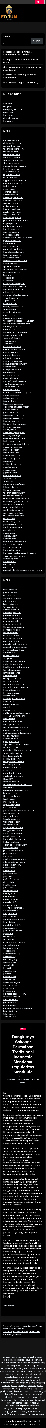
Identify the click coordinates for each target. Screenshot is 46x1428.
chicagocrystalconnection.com (17, 1008)
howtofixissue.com (11, 629)
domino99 (7, 103)
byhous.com (9, 991)
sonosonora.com (11, 257)
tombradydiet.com (12, 243)
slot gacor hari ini (26, 1368)
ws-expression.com (12, 475)
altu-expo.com (10, 303)
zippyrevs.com (10, 658)
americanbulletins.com (14, 349)
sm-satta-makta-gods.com (16, 498)
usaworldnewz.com (12, 146)
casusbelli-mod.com (12, 249)
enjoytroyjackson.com (13, 384)
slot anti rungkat (9, 1368)
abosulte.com (9, 533)
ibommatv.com (10, 604)
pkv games (9, 1305)
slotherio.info (9, 939)
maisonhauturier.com (13, 447)
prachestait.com (11, 876)
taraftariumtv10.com (12, 833)
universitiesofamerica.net (15, 647)
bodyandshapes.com (13, 550)
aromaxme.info (10, 905)
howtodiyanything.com (14, 432)
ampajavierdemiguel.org (14, 166)
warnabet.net (9, 976)
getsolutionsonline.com (14, 715)
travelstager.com (11, 819)
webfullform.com (11, 635)
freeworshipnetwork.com (15, 335)
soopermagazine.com (13, 504)
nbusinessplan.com (12, 612)
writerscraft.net (10, 747)
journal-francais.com (13, 850)
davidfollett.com (11, 194)
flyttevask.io (9, 988)
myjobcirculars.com (12, 664)
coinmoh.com (9, 366)
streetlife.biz (9, 965)
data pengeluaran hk (13, 109)
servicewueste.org (11, 655)
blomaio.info (9, 922)
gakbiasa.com (9, 1002)
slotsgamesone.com (12, 678)
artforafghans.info (11, 879)
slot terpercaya (14, 1365)
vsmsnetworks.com (12, 598)
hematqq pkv (7, 1400)
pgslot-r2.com (10, 472)
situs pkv (23, 1385)
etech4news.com (11, 389)
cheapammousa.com (13, 318)
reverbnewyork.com (12, 200)
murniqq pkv (34, 1397)
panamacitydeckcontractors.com (19, 810)
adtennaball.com (11, 704)
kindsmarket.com (11, 796)
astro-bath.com (10, 298)
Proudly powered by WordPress (22, 1421)
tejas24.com (9, 870)
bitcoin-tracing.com (12, 547)
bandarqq (8, 115)
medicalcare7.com (12, 701)
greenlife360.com (11, 615)
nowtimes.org (9, 956)
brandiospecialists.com (14, 698)
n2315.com (8, 770)
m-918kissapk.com (12, 996)
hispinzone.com (10, 681)
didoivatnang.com (11, 375)
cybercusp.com (10, 558)
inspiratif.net (9, 595)
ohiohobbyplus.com (12, 226)
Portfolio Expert (12, 1424)
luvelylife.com (9, 799)
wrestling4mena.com (13, 753)
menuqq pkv (21, 1397)
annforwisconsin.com (13, 183)
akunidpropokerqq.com (14, 283)
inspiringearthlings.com (14, 435)
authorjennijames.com (13, 306)
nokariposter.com (11, 724)
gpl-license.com (10, 409)
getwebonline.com (12, 773)
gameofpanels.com (12, 730)
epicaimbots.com (11, 386)
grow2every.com (11, 412)
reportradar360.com (13, 827)
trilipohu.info (9, 1014)
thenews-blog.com (12, 490)
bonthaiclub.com (11, 246)
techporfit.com (10, 607)
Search (6, 36)
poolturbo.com (10, 873)
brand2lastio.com (11, 758)
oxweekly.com (10, 807)
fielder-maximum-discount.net (17, 784)
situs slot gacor (28, 1371)
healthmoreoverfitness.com (16, 667)
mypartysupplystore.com (15, 180)
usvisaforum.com (11, 206)
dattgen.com (9, 372)
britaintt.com (9, 561)
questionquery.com (12, 836)
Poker (23, 1029)
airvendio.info (9, 882)
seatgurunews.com (12, 272)
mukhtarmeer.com (12, 455)
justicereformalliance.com (15, 220)
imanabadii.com (10, 1011)
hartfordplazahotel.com (14, 994)
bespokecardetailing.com (15, 286)
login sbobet (25, 1394)
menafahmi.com (11, 452)
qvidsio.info (8, 933)
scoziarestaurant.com (13, 515)
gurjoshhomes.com (12, 240)
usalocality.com (10, 151)
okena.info (8, 280)
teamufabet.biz (10, 632)
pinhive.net (8, 973)
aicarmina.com (10, 177)
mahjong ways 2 (26, 1411)
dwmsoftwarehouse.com (14, 381)
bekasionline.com (11, 609)
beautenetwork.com (12, 544)
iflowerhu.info (9, 1005)
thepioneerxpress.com (13, 627)
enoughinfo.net (10, 971)
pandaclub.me (10, 985)
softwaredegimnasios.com (15, 501)
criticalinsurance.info (13, 721)
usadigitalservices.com (13, 761)
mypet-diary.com (11, 804)
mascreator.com (11, 449)
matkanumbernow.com (14, 661)
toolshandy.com (10, 816)
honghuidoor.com (11, 690)
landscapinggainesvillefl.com (16, 444)
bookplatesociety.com (13, 252)
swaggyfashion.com (12, 830)
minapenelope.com (12, 217)
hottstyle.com (9, 429)
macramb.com (10, 801)
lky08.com (8, 779)
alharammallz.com (12, 346)
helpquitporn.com (11, 421)
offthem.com (9, 601)
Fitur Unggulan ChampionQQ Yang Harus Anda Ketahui (22, 68)
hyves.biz (7, 968)
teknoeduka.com (11, 487)
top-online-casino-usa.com (16, 687)
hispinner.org (9, 718)
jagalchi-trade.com (12, 212)
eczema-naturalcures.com (15, 295)
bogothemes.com (11, 229)
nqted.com (8, 461)
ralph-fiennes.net (11, 781)
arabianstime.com (11, 355)
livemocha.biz (9, 962)
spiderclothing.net (11, 266)
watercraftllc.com (11, 338)
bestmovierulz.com (12, 209)
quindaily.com (9, 530)
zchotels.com (9, 478)
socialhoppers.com (12, 764)
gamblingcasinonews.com (15, 644)
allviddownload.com (12, 638)
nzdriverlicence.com (12, 464)
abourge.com (9, 341)
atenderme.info (10, 910)
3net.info (7, 275)
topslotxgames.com (12, 670)
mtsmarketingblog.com (14, 862)
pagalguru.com (10, 467)
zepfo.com (8, 481)
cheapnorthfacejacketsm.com (17, 237)
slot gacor (8, 106)
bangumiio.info (10, 913)
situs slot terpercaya (9, 1371)
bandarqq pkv (12, 1380)
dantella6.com (10, 675)
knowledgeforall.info (12, 756)
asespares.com (10, 352)
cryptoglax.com (10, 223)
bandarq (5, 1388)
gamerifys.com (10, 592)
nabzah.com (9, 707)
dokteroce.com (10, 847)
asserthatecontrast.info (14, 908)
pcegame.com (10, 470)
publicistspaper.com (12, 527)
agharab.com (9, 315)
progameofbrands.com (14, 650)
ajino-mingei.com (11, 232)
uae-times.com (10, 589)
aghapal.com (9, 300)
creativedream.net (12, 767)
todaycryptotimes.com (14, 492)
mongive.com (9, 710)
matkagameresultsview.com (16, 713)
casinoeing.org (10, 959)
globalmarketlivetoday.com (16, 406)
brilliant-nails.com (11, 842)
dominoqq (8, 112)
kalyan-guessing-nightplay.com (18, 727)
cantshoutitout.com (12, 618)
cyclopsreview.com (12, 369)
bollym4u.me (9, 979)
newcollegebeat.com (13, 197)
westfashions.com (11, 813)
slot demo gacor (33, 1218)
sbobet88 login (22, 1391)
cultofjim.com (9, 189)
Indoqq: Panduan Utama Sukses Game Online (20, 61)
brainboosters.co (11, 169)
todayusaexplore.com (13, 149)
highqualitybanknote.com (15, 424)
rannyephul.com (11, 824)
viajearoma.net (10, 309)
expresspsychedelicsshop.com (17, 392)
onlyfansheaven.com (13, 776)
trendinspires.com (11, 822)
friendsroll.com (10, 263)
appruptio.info (9, 1016)
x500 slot (39, 1368)
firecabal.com (9, 401)
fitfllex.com (8, 787)
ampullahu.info (10, 902)
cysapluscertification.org (14, 942)
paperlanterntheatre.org (15, 332)
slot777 (38, 1411)
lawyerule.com (10, 856)
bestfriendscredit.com (13, 289)
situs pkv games (10, 118)
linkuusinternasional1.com (15, 260)
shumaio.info (9, 936)
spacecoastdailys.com (13, 507)
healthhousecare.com (13, 415)
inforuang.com (10, 793)
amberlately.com (11, 171)
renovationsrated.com (13, 513)
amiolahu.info (9, 896)
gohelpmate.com (11, 741)
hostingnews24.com (12, 427)
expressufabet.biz (11, 621)
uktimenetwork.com (12, 143)
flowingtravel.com (11, 693)
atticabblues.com (11, 358)
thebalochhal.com (11, 157)
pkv (36, 1365)
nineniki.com (9, 695)
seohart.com (9, 518)
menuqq (6, 1357)
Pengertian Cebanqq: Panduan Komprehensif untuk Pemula (17, 53)
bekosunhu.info (10, 916)
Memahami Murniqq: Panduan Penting (20, 82)
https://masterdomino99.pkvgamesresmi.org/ (23, 1414)
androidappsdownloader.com (17, 733)
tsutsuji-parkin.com (12, 312)
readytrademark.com (13, 510)
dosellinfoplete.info (12, 925)
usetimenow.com (11, 736)
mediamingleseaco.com (14, 859)
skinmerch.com (10, 203)
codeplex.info (9, 277)
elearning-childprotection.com (17, 750)
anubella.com (9, 538)
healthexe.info (9, 885)
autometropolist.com (13, 361)
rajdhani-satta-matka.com (16, 744)
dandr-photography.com (15, 844)
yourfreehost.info (11, 235)
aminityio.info (9, 893)
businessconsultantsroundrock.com (19, 553)
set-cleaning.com (11, 521)
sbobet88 (28, 1365)
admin (22, 1082)
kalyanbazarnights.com (14, 684)
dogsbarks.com (10, 378)
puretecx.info (9, 887)
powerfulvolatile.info (12, 930)
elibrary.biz (8, 292)
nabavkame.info (10, 999)
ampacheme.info (11, 899)
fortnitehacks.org (11, 945)
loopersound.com (11, 214)
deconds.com (9, 564)
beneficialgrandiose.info (14, 919)
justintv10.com (9, 853)
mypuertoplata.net (12, 624)
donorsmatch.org (11, 953)
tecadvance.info (10, 890)
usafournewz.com (11, 154)
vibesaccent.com (11, 163)
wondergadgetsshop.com (15, 269)
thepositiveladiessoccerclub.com (18, 320)
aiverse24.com (10, 535)
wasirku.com (9, 867)
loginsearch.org (10, 948)
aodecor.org (9, 951)
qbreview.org (9, 652)
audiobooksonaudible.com (15, 541)
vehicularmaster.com (13, 160)
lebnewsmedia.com (12, 255)
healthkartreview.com (13, 418)
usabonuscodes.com (12, 495)
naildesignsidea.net (12, 326)
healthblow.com (10, 738)
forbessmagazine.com (13, 404)
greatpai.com (9, 329)
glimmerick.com (10, 192)
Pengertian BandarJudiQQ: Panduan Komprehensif (19, 76)
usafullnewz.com (11, 140)
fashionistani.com (11, 395)
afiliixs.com (8, 343)
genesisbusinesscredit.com (15, 790)
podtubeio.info (10, 928)
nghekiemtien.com (12, 865)
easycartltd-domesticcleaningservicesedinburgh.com (22, 569)
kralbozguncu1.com (12, 441)
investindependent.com (14, 438)
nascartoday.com (11, 458)
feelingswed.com (11, 398)
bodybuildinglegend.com (14, 839)
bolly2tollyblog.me (11, 982)
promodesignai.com (12, 524)
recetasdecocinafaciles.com (16, 323)
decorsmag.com (11, 641)
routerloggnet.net (11, 672)
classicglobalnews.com (14, 556)
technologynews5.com (14, 484)
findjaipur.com (9, 186)
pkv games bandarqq (32, 1357)
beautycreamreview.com (15, 363)
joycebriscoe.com (11, 174)
